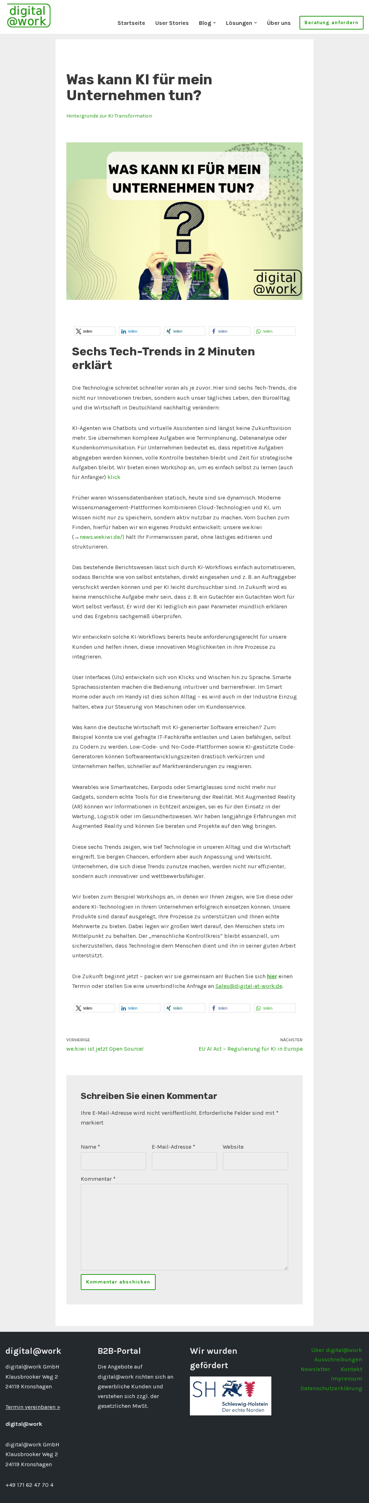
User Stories (172, 22)
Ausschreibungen (338, 1359)
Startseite (131, 22)
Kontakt (351, 1369)
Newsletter (315, 1369)
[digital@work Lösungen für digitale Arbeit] (28, 15)
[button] (214, 22)
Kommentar (98, 1178)
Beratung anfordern (331, 22)
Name (90, 1146)
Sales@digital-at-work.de (248, 986)
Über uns (279, 22)
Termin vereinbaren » (32, 1407)
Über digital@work (336, 1350)
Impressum (346, 1378)
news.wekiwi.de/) (102, 536)
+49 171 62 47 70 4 (29, 1484)
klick (113, 477)
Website (233, 1146)
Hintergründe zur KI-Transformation (109, 116)
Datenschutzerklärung (331, 1388)
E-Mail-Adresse (173, 1146)
